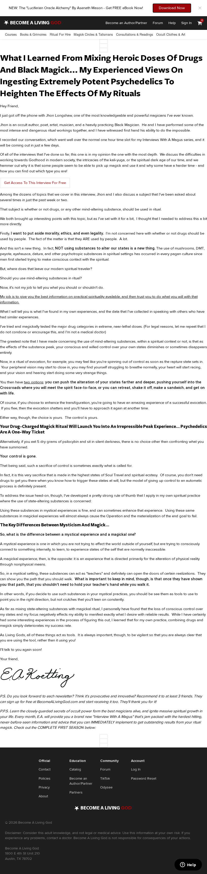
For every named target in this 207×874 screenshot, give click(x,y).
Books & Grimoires (33, 34)
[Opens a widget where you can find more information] (188, 865)
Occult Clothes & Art (170, 34)
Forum (158, 23)
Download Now (172, 8)
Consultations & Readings (134, 34)
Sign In (186, 23)
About (43, 796)
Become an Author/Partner (126, 23)
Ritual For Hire (60, 34)
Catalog (75, 769)
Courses (11, 34)
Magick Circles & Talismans (93, 34)
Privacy (44, 787)
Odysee (106, 787)
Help (172, 23)
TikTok (105, 778)
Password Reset (143, 778)
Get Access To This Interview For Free (35, 182)
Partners (76, 792)
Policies (44, 778)
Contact (44, 769)
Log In (136, 769)
